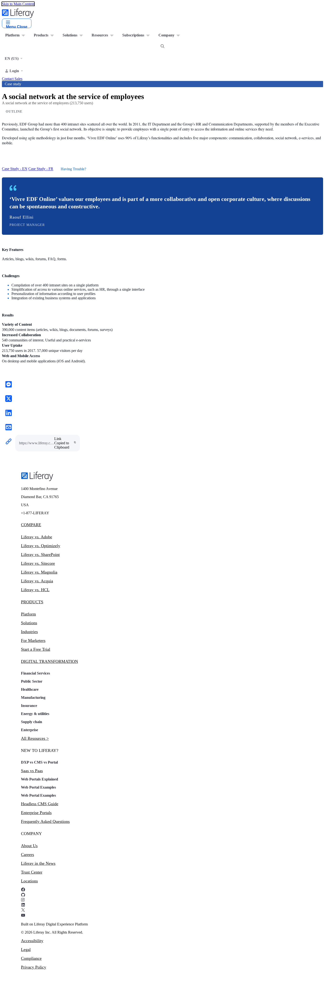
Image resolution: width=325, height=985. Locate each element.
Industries (29, 631)
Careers (27, 854)
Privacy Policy (33, 967)
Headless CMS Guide (39, 803)
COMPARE (31, 524)
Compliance (31, 958)
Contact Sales (12, 79)
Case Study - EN (14, 169)
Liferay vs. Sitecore (38, 563)
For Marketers (33, 640)
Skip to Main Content (18, 4)
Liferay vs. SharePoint (40, 554)
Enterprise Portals (36, 812)
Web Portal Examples (38, 787)
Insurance (29, 706)
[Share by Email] (8, 427)
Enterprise (29, 730)
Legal (26, 949)
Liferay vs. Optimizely (40, 545)
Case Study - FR (40, 169)
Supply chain (31, 722)
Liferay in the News (38, 863)
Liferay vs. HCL (35, 589)
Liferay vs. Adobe (36, 537)
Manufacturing (33, 697)
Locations (29, 881)
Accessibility (32, 940)
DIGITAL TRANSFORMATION (49, 661)
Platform (28, 614)
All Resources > (35, 738)
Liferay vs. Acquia (37, 581)
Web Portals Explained (39, 779)
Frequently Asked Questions (45, 821)
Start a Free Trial (35, 649)
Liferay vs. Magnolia (39, 572)
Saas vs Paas (32, 770)
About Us (29, 845)
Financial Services (35, 673)
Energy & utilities (35, 714)
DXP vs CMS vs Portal (39, 762)
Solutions (29, 622)
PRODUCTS (32, 602)
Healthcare (30, 689)
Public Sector (31, 681)
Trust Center (31, 872)
